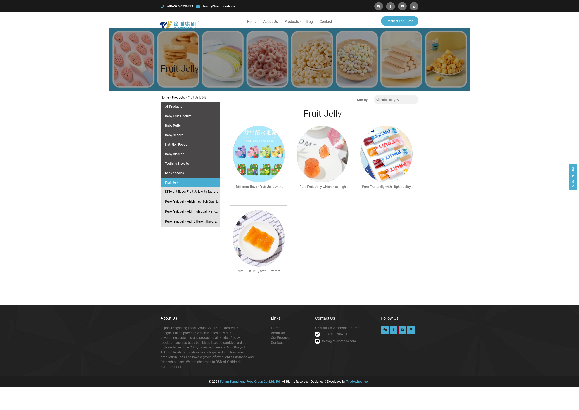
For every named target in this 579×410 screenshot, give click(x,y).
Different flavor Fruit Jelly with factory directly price (191, 192)
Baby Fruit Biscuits (178, 116)
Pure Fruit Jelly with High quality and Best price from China (190, 212)
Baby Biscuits (174, 154)
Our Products (281, 338)
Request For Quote (400, 21)
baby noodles (174, 173)
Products (292, 21)
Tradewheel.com (358, 381)
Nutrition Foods (176, 144)
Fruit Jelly (172, 182)
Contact (326, 21)
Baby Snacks (174, 135)
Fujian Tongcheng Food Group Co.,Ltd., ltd (250, 381)
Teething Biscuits (177, 163)
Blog (309, 21)
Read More (258, 191)
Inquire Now (573, 177)
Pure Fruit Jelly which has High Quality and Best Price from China (192, 202)
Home (251, 21)
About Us (270, 21)
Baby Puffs (173, 125)
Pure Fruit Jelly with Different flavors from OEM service (190, 222)
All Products (173, 106)
